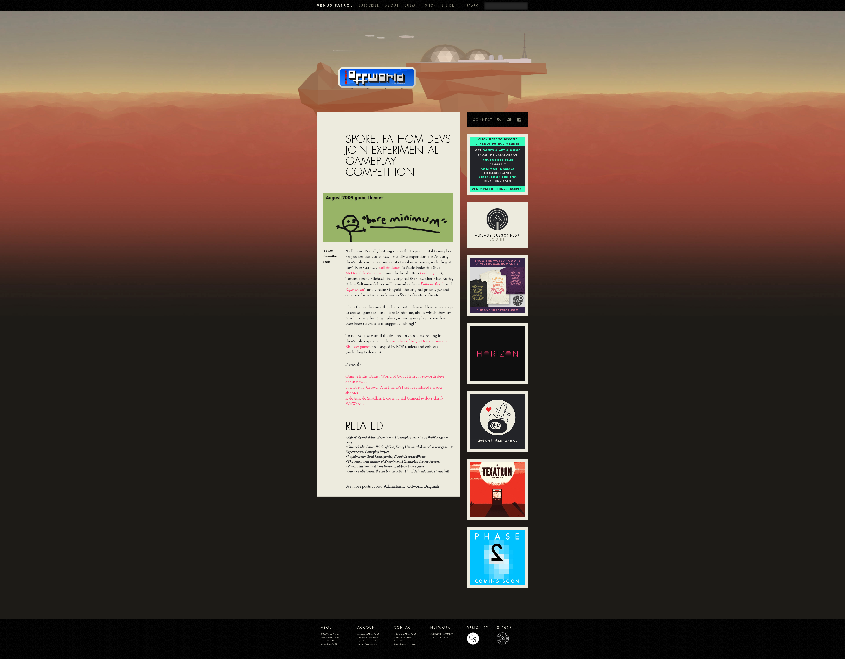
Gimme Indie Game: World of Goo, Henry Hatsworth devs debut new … (395, 379)
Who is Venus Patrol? (330, 637)
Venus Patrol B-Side (329, 644)
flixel (439, 284)
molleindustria (390, 268)
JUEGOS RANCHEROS (441, 634)
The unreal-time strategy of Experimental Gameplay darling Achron (393, 461)
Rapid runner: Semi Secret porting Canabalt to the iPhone (386, 457)
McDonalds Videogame (365, 273)
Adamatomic (394, 487)
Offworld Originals (423, 487)
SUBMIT (412, 5)
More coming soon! (438, 641)
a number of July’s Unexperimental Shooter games (397, 344)
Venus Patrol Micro (329, 641)
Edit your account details (367, 637)
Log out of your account (367, 644)
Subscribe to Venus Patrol (368, 634)
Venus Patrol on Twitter (404, 641)
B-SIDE (448, 5)
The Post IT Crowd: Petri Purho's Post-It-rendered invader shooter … (394, 390)
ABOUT (392, 5)
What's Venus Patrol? (330, 634)
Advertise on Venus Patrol (405, 634)
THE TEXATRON (439, 637)
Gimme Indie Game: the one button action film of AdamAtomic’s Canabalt (398, 471)
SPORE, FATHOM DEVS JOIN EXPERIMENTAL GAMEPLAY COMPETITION (398, 155)
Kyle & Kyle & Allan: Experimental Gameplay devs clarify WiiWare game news (396, 440)
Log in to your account (366, 641)
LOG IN (497, 239)
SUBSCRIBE (368, 5)
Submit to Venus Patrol (403, 637)
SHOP (430, 5)
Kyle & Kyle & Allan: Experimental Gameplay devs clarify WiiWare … (394, 401)
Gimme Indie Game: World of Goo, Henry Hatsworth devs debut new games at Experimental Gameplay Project (399, 450)
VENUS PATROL (335, 5)
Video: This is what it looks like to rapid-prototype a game (385, 466)
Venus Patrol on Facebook (405, 644)
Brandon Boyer (330, 256)
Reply (326, 262)
